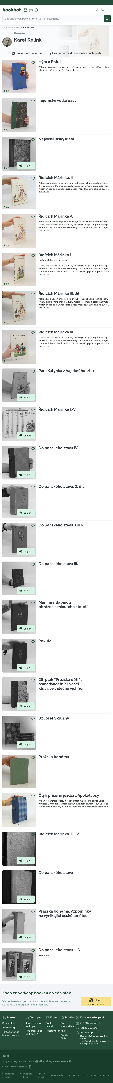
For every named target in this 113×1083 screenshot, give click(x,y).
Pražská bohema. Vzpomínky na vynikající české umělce (65, 913)
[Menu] (108, 10)
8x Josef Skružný (54, 718)
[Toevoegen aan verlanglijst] (33, 62)
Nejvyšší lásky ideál (56, 139)
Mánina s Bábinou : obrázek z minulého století (63, 604)
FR (100, 1075)
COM (85, 1075)
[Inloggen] (97, 10)
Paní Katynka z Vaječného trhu (66, 370)
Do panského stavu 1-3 (59, 950)
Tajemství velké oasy (57, 100)
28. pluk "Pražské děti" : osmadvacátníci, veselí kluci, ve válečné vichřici (61, 684)
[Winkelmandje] (102, 10)
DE (79, 1075)
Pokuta (45, 641)
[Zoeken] (107, 18)
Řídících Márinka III (56, 332)
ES (90, 1075)
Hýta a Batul (50, 62)
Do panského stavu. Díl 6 (61, 525)
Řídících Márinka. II (56, 177)
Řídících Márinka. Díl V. (59, 834)
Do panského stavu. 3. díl (61, 486)
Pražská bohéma (54, 757)
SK (69, 1075)
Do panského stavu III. (58, 564)
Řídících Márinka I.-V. (57, 409)
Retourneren (53, 1030)
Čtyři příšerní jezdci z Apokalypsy (69, 795)
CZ (64, 1075)
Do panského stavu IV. (58, 448)
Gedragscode (56, 1075)
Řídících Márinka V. (56, 216)
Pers (62, 1030)
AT (74, 1075)
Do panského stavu (56, 872)
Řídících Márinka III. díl (59, 293)
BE (104, 1075)
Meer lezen (44, 192)
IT (95, 1075)
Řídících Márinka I (55, 255)
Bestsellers (8, 1023)
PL (109, 1075)
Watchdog (8, 1027)
